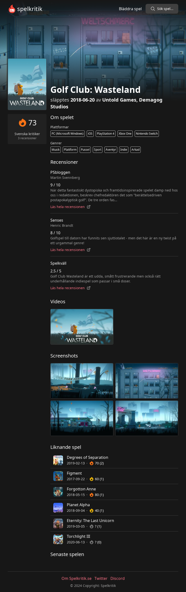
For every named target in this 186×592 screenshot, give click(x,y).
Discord (117, 578)
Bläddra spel (130, 8)
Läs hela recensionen (67, 206)
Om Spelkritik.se (77, 578)
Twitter (101, 578)
